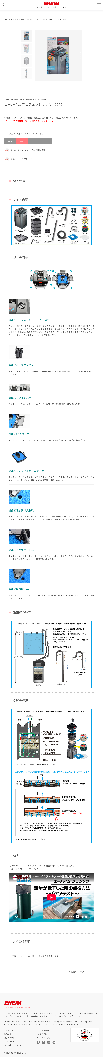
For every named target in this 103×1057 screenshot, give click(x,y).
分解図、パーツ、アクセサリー (22, 159)
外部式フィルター (28, 19)
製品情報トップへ (77, 971)
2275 (22, 141)
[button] (80, 52)
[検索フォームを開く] (4, 4)
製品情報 (14, 19)
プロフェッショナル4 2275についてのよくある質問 (35, 956)
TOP (6, 19)
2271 (46, 141)
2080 (10, 141)
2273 (34, 141)
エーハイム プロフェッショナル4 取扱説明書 (28, 150)
